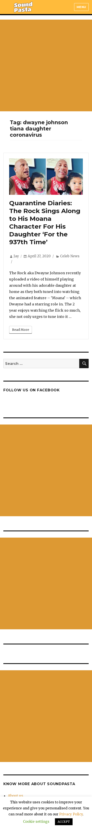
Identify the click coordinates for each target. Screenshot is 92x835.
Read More (20, 330)
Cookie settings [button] (36, 821)
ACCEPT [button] (64, 822)
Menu (81, 7)
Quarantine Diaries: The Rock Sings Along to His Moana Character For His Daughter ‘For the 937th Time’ (44, 222)
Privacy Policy (71, 814)
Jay (16, 256)
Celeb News (69, 256)
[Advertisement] (46, 65)
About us (15, 795)
